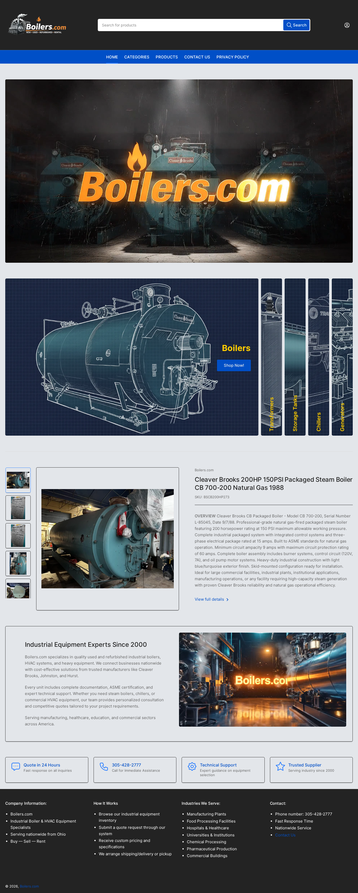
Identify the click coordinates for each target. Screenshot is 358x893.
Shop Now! (234, 365)
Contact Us (197, 56)
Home (112, 56)
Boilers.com (204, 470)
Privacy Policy (232, 56)
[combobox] (204, 25)
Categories (136, 56)
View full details (210, 599)
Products (167, 56)
